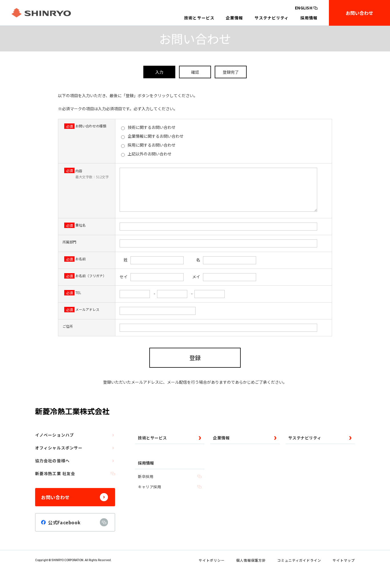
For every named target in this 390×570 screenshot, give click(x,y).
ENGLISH (303, 8)
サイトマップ (344, 560)
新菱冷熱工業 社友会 (55, 473)
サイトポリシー (212, 560)
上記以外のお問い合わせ (149, 154)
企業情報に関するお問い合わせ (155, 136)
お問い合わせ (359, 12)
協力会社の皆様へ (52, 460)
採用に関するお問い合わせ (151, 145)
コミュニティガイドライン (299, 560)
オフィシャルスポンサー (59, 448)
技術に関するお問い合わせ (151, 127)
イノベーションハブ (54, 435)
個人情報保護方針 (251, 560)
